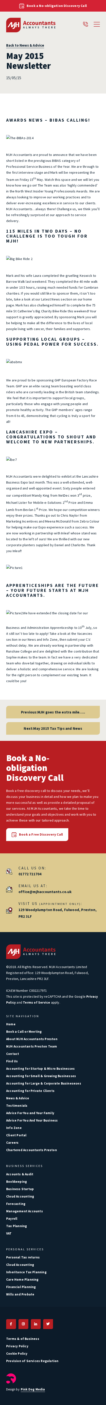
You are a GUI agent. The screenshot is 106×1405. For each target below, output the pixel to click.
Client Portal (16, 1135)
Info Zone (14, 1128)
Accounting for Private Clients (30, 1091)
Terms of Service (36, 1002)
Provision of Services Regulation (32, 1361)
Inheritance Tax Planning (26, 1272)
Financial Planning (21, 1287)
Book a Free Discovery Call (41, 834)
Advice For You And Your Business (32, 1120)
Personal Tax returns (23, 1257)
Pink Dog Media (33, 1389)
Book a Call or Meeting (24, 1032)
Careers (12, 1143)
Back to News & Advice (25, 45)
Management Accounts (24, 1211)
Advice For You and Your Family (30, 1113)
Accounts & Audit (19, 1174)
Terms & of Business (22, 1339)
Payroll (11, 1219)
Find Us (12, 1061)
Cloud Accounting (20, 1196)
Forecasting (15, 1204)
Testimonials (16, 1106)
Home (11, 1024)
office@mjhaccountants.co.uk (44, 891)
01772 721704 (29, 874)
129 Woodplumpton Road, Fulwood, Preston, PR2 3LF (57, 913)
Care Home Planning (22, 1279)
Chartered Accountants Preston (31, 1150)
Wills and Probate (20, 1294)
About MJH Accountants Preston (31, 1039)
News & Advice (17, 1098)
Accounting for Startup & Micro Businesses (40, 1069)
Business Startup (20, 1189)
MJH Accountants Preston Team (31, 1046)
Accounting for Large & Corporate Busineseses (43, 1083)
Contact (12, 1054)
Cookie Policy (17, 1353)
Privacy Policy (17, 1346)
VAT (9, 1233)
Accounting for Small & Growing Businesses (41, 1076)
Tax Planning (16, 1226)
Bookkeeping (16, 1182)
